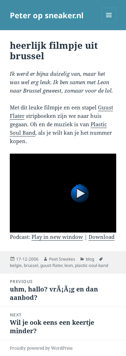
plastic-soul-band (91, 265)
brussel (31, 265)
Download (101, 236)
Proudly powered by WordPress (41, 348)
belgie (16, 265)
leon (68, 265)
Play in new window (57, 236)
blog (90, 259)
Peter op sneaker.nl (47, 15)
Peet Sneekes (62, 259)
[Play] (63, 193)
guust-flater (51, 265)
